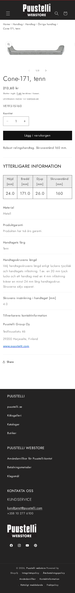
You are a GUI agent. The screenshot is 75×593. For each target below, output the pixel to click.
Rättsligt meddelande (32, 585)
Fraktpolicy (52, 585)
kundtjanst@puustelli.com (24, 508)
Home (6, 24)
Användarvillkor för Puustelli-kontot (29, 459)
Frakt (19, 93)
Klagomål (13, 476)
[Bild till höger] (46, 70)
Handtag (18, 24)
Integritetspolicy (30, 573)
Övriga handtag (47, 24)
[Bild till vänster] (29, 70)
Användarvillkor (27, 579)
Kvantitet (8, 113)
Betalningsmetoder (19, 467)
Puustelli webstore (36, 568)
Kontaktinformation (49, 579)
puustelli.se (14, 407)
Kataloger (13, 424)
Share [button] (10, 362)
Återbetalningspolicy (54, 573)
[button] (8, 13)
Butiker (11, 433)
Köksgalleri (14, 415)
